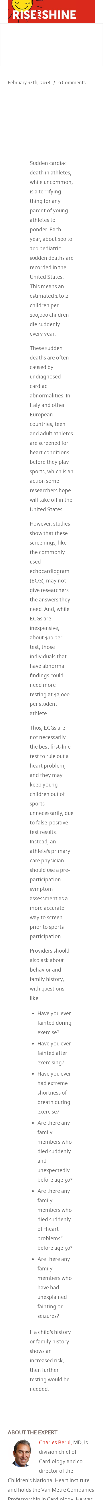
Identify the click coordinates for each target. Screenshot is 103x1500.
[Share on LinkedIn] (82, 110)
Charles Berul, (56, 1442)
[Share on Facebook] (73, 110)
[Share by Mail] (90, 110)
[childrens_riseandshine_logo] (43, 11)
